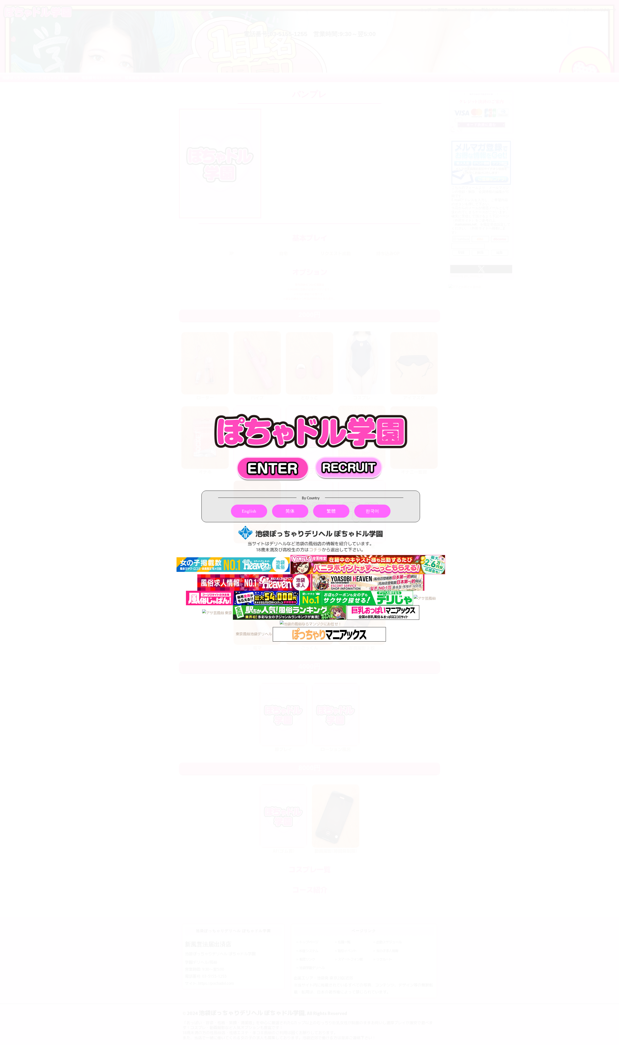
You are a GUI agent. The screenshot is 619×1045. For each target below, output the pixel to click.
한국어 (372, 511)
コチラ (315, 549)
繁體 (331, 511)
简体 (290, 511)
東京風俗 (243, 633)
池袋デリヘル (261, 633)
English (249, 511)
